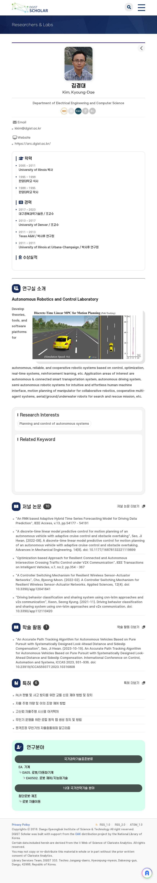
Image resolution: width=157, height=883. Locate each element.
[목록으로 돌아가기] (141, 48)
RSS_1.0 (105, 824)
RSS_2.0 (120, 824)
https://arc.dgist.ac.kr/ (33, 143)
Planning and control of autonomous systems (54, 423)
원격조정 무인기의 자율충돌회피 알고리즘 (43, 728)
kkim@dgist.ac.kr (28, 128)
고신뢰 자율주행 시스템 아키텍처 (37, 711)
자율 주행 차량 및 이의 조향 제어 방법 (40, 703)
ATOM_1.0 (136, 824)
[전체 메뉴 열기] (141, 7)
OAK (78, 834)
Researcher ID (64, 111)
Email (22, 122)
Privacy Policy (21, 824)
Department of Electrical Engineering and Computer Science (78, 103)
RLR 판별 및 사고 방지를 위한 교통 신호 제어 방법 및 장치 (54, 695)
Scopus (78, 111)
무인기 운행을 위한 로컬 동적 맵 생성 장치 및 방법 (49, 720)
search (129, 7)
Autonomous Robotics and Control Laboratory (55, 299)
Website (24, 137)
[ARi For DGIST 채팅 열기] (147, 873)
